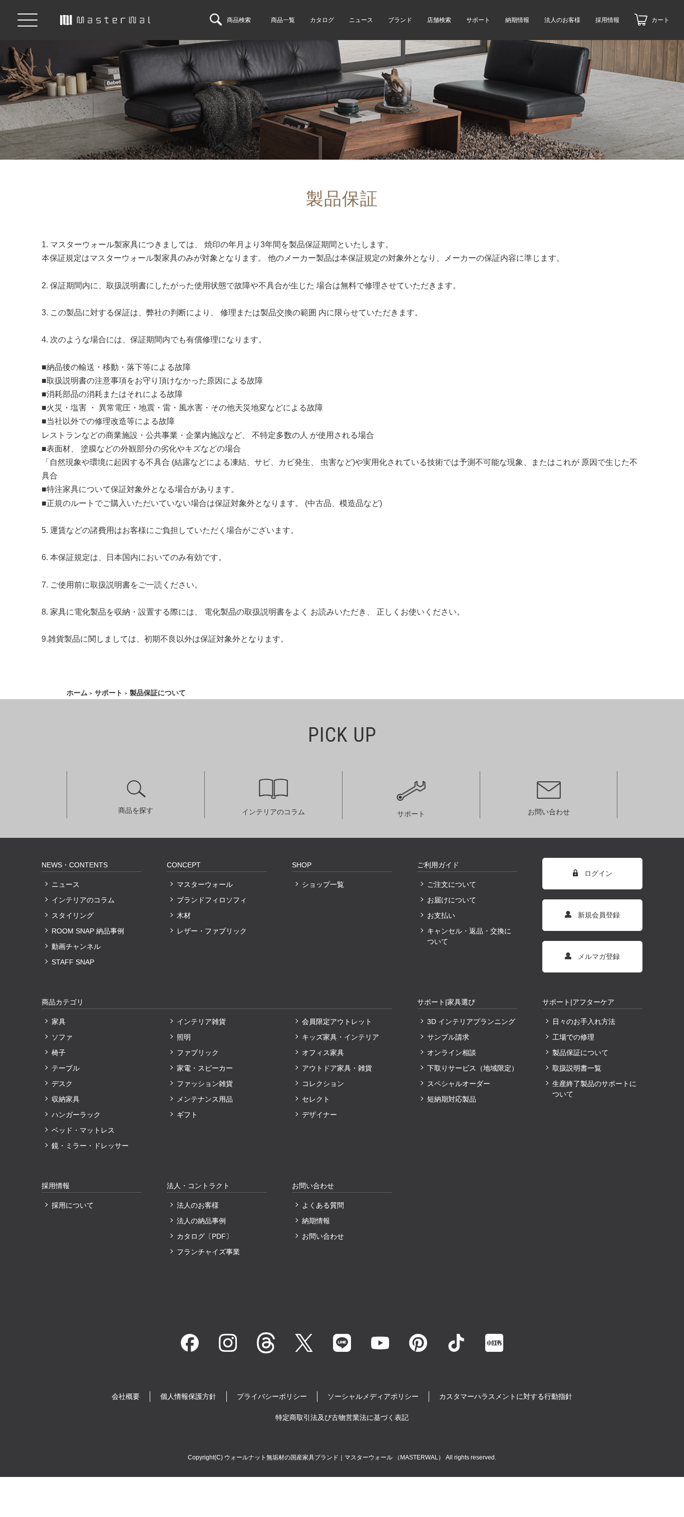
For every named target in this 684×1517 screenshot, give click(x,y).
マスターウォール (205, 884)
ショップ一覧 (323, 884)
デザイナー (319, 1115)
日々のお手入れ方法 (583, 1022)
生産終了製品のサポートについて (594, 1089)
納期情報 (316, 1221)
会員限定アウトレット (337, 1022)
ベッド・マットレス (83, 1130)
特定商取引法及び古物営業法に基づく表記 (342, 1417)
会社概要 (126, 1396)
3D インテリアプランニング (471, 1022)
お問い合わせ (549, 812)
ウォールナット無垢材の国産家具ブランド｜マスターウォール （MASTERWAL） (335, 1457)
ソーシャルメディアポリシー (373, 1396)
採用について (73, 1205)
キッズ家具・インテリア (340, 1037)
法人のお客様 (198, 1205)
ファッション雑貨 (205, 1084)
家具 (59, 1022)
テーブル (66, 1068)
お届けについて (451, 900)
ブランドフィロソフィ (212, 900)
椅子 (59, 1053)
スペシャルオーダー (458, 1084)
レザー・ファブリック (212, 931)
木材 (184, 915)
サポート (109, 693)
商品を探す (135, 810)
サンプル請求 (448, 1037)
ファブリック (198, 1053)
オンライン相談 (451, 1053)
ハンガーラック (76, 1115)
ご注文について (451, 884)
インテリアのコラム (273, 812)
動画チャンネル (76, 946)
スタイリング (73, 915)
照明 (184, 1037)
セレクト (316, 1099)
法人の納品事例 (201, 1221)
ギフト (187, 1115)
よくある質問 (323, 1205)
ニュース (66, 884)
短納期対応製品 (451, 1099)
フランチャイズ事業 (208, 1252)
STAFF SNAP (73, 962)
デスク (62, 1084)
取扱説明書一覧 (576, 1068)
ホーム (77, 693)
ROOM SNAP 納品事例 (88, 931)
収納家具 (66, 1099)
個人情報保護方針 (188, 1396)
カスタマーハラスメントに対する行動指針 (505, 1396)
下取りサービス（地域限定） (472, 1068)
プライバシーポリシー (272, 1396)
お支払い (441, 915)
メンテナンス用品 (205, 1099)
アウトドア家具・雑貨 (337, 1068)
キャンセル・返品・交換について (469, 936)
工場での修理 (573, 1037)
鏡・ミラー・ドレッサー (90, 1146)
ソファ (62, 1037)
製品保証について (580, 1053)
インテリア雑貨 (201, 1022)
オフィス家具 (323, 1053)
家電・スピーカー (205, 1068)
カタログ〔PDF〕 (205, 1236)
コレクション (323, 1084)
